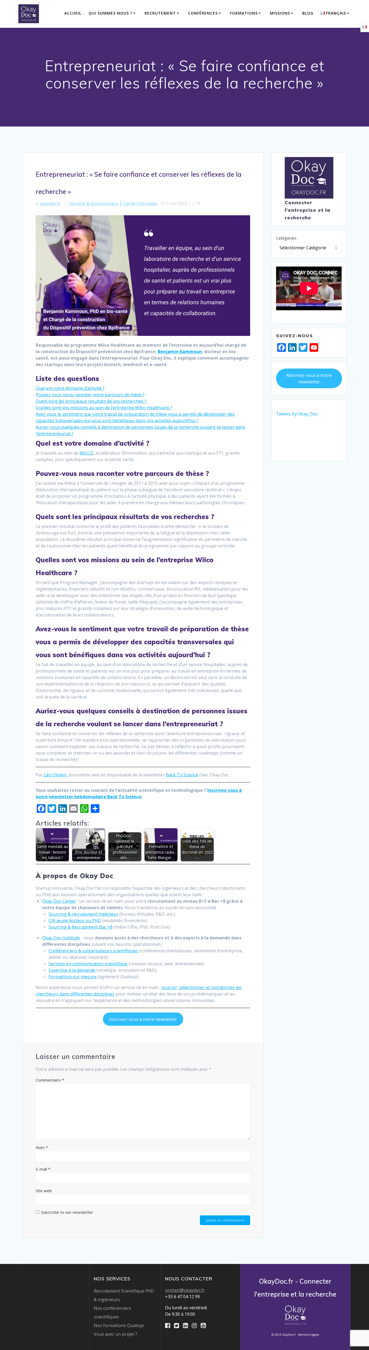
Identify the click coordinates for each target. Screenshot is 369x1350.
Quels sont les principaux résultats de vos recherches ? (91, 401)
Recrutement (160, 13)
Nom (42, 1147)
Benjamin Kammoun (180, 351)
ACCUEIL (72, 13)
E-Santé (127, 203)
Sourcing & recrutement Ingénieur (83, 914)
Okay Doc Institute (61, 938)
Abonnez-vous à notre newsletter (309, 378)
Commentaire (50, 1080)
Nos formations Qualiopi (119, 1325)
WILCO (86, 453)
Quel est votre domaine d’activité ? (70, 388)
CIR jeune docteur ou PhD (75, 920)
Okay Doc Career (59, 901)
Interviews (146, 203)
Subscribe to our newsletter (66, 1212)
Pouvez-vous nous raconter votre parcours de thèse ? (90, 395)
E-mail (43, 1169)
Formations (244, 13)
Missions (280, 13)
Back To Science (182, 775)
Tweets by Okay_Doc (297, 414)
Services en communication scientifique (88, 964)
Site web (44, 1190)
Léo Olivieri (54, 775)
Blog (307, 13)
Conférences (203, 13)
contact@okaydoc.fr (185, 1290)
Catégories (286, 238)
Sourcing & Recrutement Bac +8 (81, 927)
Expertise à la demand (71, 970)
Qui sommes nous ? (110, 13)
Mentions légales (308, 1335)
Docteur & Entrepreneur (94, 203)
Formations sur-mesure (73, 977)
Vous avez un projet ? (115, 1334)
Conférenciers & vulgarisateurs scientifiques (93, 951)
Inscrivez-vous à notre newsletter (143, 1019)
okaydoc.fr (50, 203)
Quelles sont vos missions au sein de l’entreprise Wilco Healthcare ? (104, 408)
